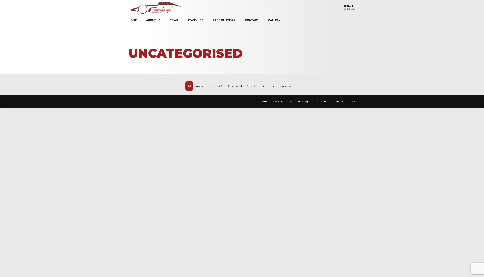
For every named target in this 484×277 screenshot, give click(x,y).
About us (153, 19)
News (174, 19)
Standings (195, 19)
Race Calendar (224, 19)
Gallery (274, 19)
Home (133, 19)
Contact (252, 19)
